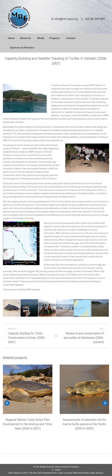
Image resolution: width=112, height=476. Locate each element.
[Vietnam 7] (47, 308)
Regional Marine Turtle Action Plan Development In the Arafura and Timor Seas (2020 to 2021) (27, 424)
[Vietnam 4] (100, 308)
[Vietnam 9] (12, 308)
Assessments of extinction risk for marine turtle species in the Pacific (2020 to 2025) (84, 424)
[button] (7, 403)
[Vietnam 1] (82, 308)
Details (31, 389)
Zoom (24, 389)
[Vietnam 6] (29, 308)
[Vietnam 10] (65, 308)
